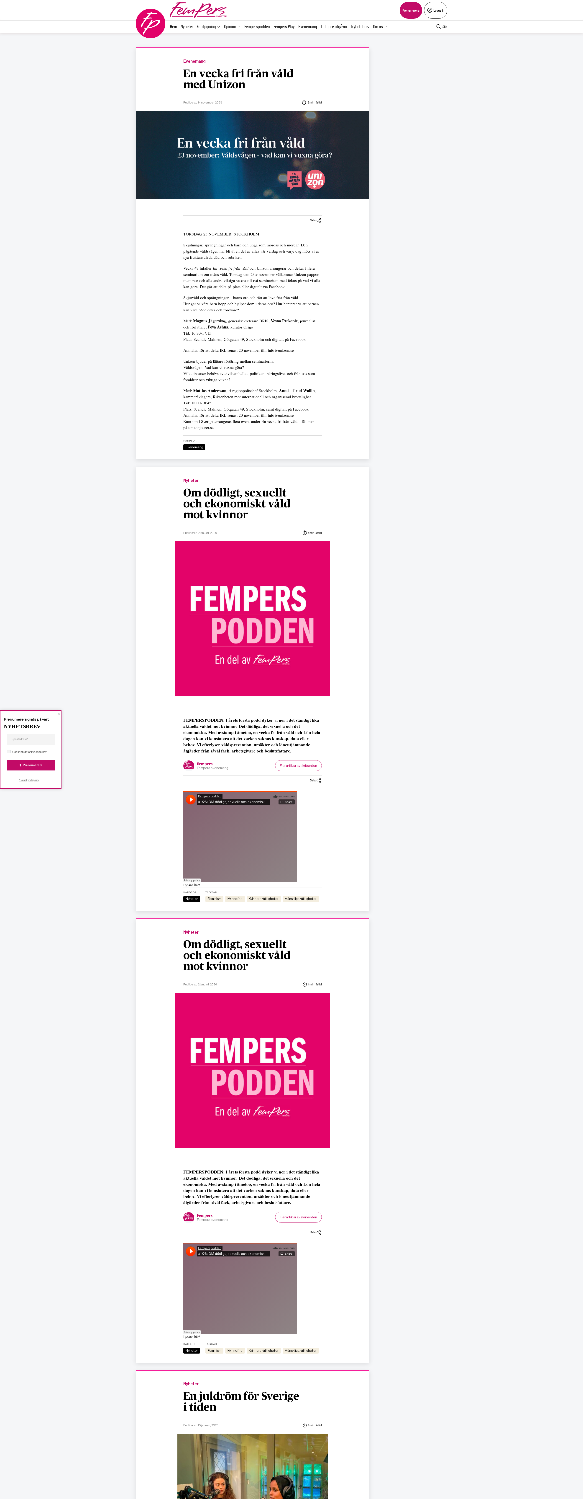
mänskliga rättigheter (301, 899)
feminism (214, 899)
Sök (444, 26)
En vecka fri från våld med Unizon (238, 79)
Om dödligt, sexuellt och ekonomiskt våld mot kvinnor (236, 504)
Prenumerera (410, 10)
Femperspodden (257, 26)
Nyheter (187, 26)
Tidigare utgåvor (334, 26)
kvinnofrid (235, 899)
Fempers (205, 764)
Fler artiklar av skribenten (298, 766)
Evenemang (307, 26)
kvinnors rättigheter (264, 899)
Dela (313, 220)
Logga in (438, 10)
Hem (173, 26)
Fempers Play (284, 26)
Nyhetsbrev (360, 26)
